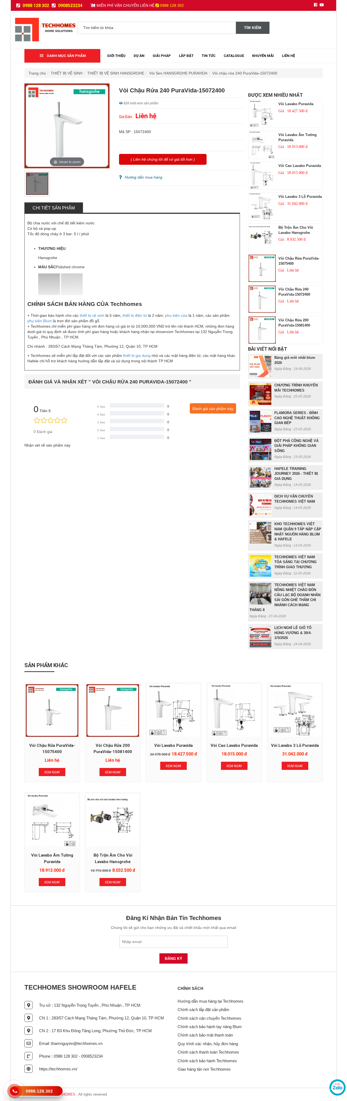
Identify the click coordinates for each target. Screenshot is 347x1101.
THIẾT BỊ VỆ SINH (66, 73)
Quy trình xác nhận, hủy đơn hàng (208, 1043)
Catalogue (234, 56)
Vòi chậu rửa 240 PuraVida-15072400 (244, 73)
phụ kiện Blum (39, 321)
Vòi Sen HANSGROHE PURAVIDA (178, 73)
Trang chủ (37, 73)
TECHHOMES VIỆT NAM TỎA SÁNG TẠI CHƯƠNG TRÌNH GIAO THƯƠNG (295, 562)
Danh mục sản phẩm (66, 56)
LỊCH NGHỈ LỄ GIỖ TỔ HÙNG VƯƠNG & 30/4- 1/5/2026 (292, 633)
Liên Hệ (288, 56)
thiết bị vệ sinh (92, 315)
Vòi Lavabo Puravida (295, 104)
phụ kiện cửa (176, 315)
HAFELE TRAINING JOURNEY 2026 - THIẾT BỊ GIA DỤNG (296, 474)
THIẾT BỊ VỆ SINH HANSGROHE (115, 73)
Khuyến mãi (263, 56)
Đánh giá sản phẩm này (212, 408)
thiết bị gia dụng (136, 355)
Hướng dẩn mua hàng (143, 177)
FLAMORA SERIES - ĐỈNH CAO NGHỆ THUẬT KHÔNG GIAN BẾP (297, 418)
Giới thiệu (116, 56)
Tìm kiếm (252, 27)
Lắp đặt (186, 56)
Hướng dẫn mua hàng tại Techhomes (210, 1001)
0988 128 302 (35, 5)
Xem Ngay (52, 772)
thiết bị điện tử (135, 315)
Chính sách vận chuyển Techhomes (209, 1018)
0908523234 (69, 5)
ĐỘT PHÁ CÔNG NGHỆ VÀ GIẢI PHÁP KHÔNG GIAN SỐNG (296, 446)
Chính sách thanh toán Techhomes (208, 1052)
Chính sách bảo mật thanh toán (205, 1035)
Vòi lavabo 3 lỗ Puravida (300, 197)
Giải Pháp (162, 56)
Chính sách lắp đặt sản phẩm (203, 1009)
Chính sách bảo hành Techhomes (207, 1060)
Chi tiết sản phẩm (54, 208)
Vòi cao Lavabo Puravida (299, 166)
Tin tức (209, 56)
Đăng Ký (173, 958)
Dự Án (139, 56)
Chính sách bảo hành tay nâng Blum (210, 1026)
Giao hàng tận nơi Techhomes (204, 1069)
